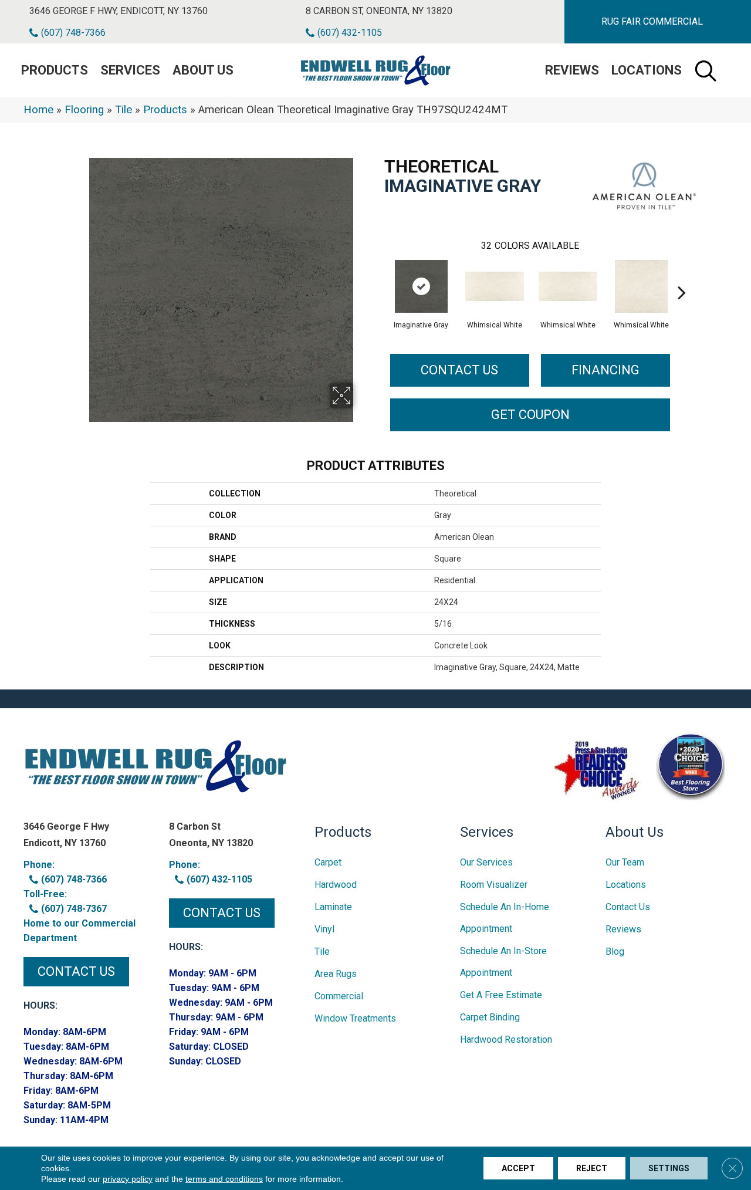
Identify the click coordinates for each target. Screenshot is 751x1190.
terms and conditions (224, 1179)
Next (682, 274)
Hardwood (335, 884)
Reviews (572, 70)
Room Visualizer (493, 884)
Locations (646, 70)
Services (130, 70)
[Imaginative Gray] (421, 286)
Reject (591, 1168)
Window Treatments (355, 1018)
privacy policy (128, 1179)
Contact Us (459, 370)
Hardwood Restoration (506, 1039)
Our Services (486, 862)
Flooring (84, 109)
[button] (652, 22)
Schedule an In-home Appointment (504, 917)
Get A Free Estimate (501, 994)
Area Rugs (335, 973)
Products (165, 109)
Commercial (338, 996)
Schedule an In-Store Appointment (503, 961)
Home (38, 109)
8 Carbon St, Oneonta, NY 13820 (379, 10)
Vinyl (324, 929)
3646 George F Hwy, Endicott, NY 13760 (118, 10)
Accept (518, 1168)
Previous (378, 274)
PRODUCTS (54, 70)
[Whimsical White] (494, 286)
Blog (614, 951)
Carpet (327, 862)
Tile (123, 109)
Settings (668, 1168)
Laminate (333, 906)
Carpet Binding (490, 1017)
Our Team (624, 862)
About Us (203, 70)
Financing (605, 370)
